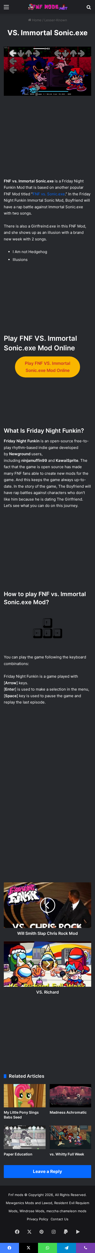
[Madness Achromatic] (70, 1096)
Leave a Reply (47, 1171)
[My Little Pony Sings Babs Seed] (25, 1096)
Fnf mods (15, 1195)
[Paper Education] (25, 1137)
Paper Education (18, 1154)
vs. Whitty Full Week (67, 1154)
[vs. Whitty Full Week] (70, 1137)
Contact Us (59, 1219)
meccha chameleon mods (66, 1211)
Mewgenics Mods (20, 1203)
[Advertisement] (47, 138)
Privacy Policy (37, 1219)
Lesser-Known (55, 20)
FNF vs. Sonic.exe (49, 194)
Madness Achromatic (68, 1112)
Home (36, 20)
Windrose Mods (32, 1211)
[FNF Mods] (47, 7)
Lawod (47, 1203)
